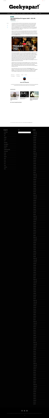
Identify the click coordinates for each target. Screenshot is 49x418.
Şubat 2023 (34, 205)
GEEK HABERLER (13, 13)
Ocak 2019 (34, 291)
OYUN (27, 13)
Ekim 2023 (34, 191)
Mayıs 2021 (34, 242)
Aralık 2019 (34, 272)
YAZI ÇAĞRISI (35, 13)
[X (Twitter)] (24, 411)
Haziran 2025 (35, 156)
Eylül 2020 (34, 256)
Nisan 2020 (34, 265)
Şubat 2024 (34, 184)
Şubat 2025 (34, 163)
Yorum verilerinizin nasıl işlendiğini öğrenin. (27, 122)
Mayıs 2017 (34, 326)
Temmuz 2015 (35, 365)
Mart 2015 (34, 372)
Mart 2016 (34, 351)
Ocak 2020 (34, 270)
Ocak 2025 (34, 165)
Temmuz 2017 (35, 323)
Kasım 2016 (34, 337)
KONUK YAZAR (6, 151)
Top (24, 415)
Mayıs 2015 (34, 368)
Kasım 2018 (34, 295)
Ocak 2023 (34, 207)
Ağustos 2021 (35, 237)
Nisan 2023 (34, 202)
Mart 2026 (34, 140)
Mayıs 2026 (34, 137)
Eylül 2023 (34, 193)
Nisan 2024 (34, 181)
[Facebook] (7, 25)
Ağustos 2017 (35, 321)
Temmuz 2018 (35, 302)
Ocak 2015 (34, 375)
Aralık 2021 (34, 230)
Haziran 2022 (35, 219)
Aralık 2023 (34, 188)
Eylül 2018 (34, 298)
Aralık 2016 (34, 335)
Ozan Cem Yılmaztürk (24, 82)
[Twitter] (7, 27)
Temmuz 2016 (35, 344)
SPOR (4, 163)
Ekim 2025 (34, 149)
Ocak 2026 (34, 144)
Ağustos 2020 (35, 258)
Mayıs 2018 (34, 305)
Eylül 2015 (34, 361)
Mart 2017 (34, 330)
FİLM (17, 13)
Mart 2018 (34, 309)
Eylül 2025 (34, 151)
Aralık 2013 (34, 398)
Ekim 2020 (34, 254)
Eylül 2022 (34, 214)
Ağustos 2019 (35, 279)
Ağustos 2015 (35, 363)
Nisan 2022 (34, 223)
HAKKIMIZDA (8, 13)
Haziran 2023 (35, 198)
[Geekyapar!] (24, 7)
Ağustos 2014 (35, 384)
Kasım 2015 (34, 358)
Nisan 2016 (34, 349)
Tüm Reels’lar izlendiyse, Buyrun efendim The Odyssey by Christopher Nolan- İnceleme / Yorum (14, 99)
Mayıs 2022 (34, 221)
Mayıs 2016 (34, 347)
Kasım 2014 (34, 379)
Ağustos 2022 (35, 216)
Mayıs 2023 (34, 200)
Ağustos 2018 (35, 300)
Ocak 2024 (34, 186)
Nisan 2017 (34, 328)
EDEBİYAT (31, 13)
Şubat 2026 (34, 142)
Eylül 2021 (34, 235)
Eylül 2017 (34, 319)
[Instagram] (27, 411)
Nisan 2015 (34, 370)
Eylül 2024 (34, 172)
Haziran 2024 (35, 177)
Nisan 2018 (34, 307)
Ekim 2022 (34, 212)
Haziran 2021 (35, 240)
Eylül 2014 (34, 382)
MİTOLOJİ (5, 156)
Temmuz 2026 (35, 133)
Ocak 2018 (34, 312)
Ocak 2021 (34, 249)
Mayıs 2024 (34, 179)
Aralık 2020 (34, 251)
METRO (13, 16)
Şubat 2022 (34, 226)
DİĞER (5, 133)
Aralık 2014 (34, 377)
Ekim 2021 (34, 233)
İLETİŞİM (40, 13)
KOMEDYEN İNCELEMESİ (7, 149)
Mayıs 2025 (34, 158)
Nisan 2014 (34, 391)
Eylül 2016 (34, 340)
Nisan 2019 (34, 286)
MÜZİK (5, 158)
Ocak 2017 (34, 333)
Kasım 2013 (34, 400)
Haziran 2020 (35, 261)
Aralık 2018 (34, 293)
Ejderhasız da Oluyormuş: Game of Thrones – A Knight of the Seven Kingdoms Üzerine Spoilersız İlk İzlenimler (34, 99)
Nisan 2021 (34, 244)
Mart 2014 (34, 393)
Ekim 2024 (34, 170)
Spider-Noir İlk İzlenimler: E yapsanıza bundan (23, 98)
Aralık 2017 (34, 314)
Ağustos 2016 (35, 342)
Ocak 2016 (34, 354)
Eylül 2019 (34, 277)
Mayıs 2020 (34, 263)
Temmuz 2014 (35, 386)
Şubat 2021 (34, 247)
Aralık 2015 (34, 356)
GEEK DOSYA (23, 13)
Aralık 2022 (34, 209)
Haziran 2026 (35, 135)
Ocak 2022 (34, 228)
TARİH (5, 165)
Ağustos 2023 (35, 195)
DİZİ (20, 13)
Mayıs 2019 (34, 284)
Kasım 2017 (34, 316)
